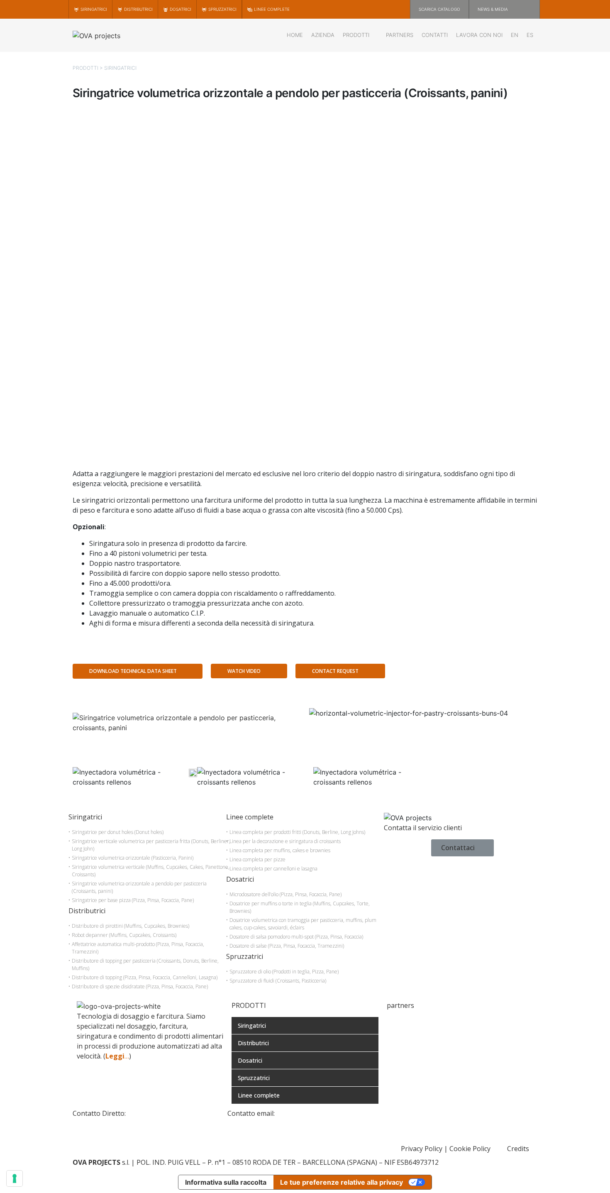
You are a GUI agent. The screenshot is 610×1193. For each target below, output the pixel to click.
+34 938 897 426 (152, 1113)
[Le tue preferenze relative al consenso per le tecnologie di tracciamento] (14, 1178)
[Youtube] (415, 1118)
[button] (423, 723)
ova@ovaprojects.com (310, 1113)
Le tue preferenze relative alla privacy (341, 1182)
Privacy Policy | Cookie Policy (445, 1148)
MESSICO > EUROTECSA (424, 1041)
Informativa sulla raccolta (225, 1182)
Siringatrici (120, 68)
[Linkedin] (393, 1118)
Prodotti (85, 68)
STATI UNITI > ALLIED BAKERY (434, 1032)
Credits (518, 1148)
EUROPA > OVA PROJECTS (426, 1022)
